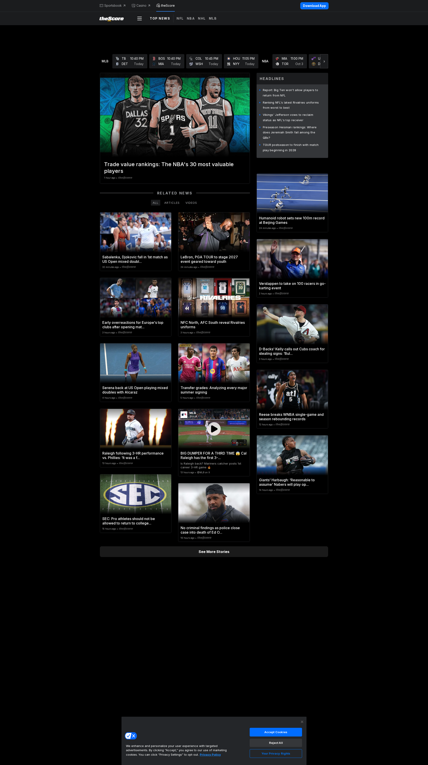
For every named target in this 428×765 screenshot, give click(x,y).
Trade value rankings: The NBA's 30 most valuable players (169, 167)
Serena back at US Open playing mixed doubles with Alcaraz (135, 390)
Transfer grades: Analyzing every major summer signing (214, 390)
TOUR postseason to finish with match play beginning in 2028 (291, 147)
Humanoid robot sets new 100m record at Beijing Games (292, 220)
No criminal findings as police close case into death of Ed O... (210, 530)
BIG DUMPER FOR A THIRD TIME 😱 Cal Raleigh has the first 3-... (214, 455)
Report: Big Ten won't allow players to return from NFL (290, 92)
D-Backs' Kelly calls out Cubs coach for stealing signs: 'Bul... (292, 351)
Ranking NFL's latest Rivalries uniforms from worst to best (291, 105)
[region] (214, 740)
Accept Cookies (276, 732)
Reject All (276, 743)
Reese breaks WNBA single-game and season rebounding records (291, 416)
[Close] (302, 721)
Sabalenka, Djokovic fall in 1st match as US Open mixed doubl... (135, 259)
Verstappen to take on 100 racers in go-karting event (292, 285)
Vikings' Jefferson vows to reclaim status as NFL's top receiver (288, 117)
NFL (180, 18)
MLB (213, 18)
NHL (202, 18)
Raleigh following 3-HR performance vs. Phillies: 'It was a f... (133, 455)
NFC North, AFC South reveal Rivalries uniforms (213, 324)
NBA (191, 18)
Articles (172, 202)
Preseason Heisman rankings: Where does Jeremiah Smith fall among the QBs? (290, 132)
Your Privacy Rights (275, 753)
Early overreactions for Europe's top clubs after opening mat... (132, 324)
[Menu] (139, 18)
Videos (191, 202)
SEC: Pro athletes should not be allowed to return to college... (128, 520)
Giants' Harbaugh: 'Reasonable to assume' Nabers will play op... (287, 482)
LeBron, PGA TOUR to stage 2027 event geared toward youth (209, 259)
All (155, 202)
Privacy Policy (210, 754)
